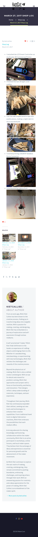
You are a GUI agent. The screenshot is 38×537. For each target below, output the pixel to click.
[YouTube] (22, 519)
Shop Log (5, 44)
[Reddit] (19, 277)
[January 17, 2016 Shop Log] (9, 256)
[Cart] (4, 6)
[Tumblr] (13, 277)
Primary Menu (34, 6)
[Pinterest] (10, 277)
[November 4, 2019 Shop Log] (25, 238)
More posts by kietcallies (18, 496)
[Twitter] (6, 277)
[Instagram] (19, 519)
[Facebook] (3, 277)
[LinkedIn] (16, 277)
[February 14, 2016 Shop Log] (9, 238)
